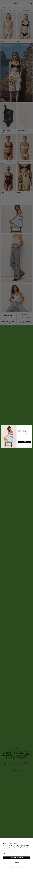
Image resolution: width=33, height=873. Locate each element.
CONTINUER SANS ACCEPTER (16, 867)
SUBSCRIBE (24, 441)
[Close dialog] (31, 426)
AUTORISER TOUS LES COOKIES (16, 857)
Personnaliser (16, 862)
